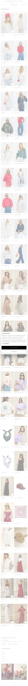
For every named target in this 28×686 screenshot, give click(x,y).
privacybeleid (6, 343)
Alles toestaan (14, 347)
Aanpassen (14, 351)
